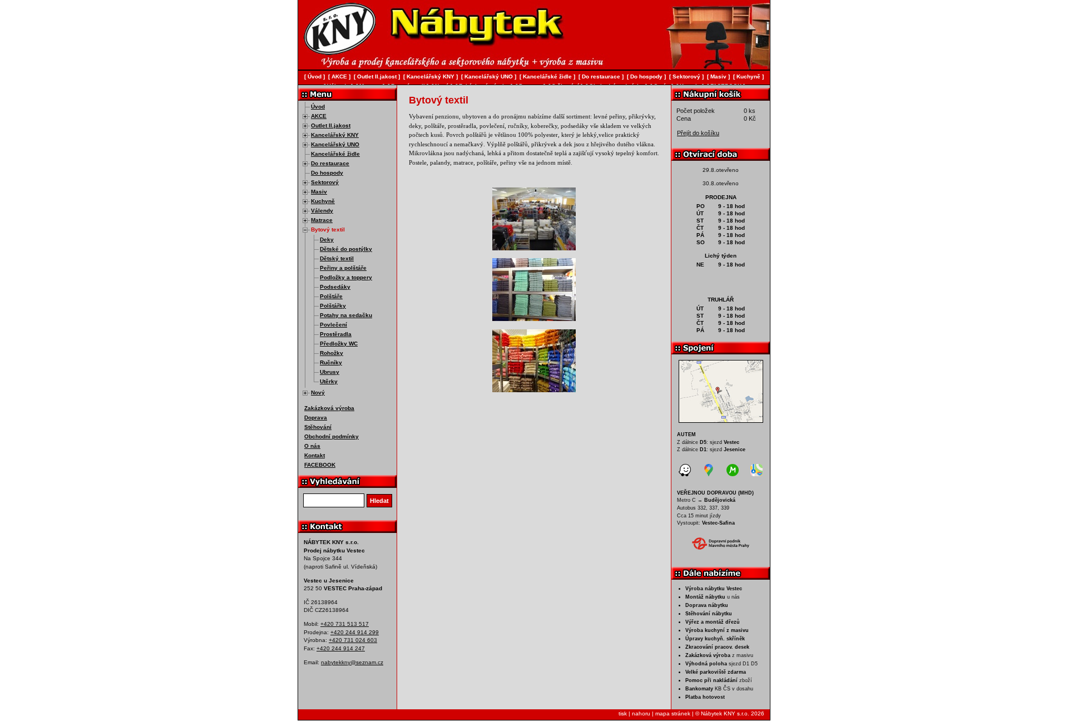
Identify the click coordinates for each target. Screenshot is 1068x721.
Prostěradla (336, 334)
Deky (327, 239)
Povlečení (333, 325)
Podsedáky (335, 287)
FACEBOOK (319, 465)
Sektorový (325, 182)
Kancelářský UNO (335, 144)
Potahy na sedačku (346, 315)
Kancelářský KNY (335, 135)
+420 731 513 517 (344, 624)
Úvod (318, 106)
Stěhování (318, 427)
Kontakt (314, 455)
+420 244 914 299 (354, 632)
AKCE (319, 116)
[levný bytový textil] (534, 248)
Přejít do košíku (698, 133)
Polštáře (331, 296)
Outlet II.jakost (330, 125)
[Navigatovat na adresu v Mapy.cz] (732, 472)
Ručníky (331, 362)
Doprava (315, 417)
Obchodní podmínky (331, 436)
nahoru (641, 713)
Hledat (379, 500)
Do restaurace (330, 163)
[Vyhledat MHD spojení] (720, 543)
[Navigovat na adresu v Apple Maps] (756, 472)
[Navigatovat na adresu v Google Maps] (708, 472)
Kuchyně (323, 201)
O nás (312, 446)
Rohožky (331, 353)
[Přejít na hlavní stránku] (337, 52)
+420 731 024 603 (353, 640)
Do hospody (327, 173)
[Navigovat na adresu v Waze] (684, 472)
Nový (318, 392)
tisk (623, 713)
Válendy (322, 211)
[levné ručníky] (534, 318)
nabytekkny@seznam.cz (352, 662)
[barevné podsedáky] (534, 390)
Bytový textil (328, 229)
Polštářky (333, 306)
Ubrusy (329, 372)
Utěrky (329, 381)
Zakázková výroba (329, 408)
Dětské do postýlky (346, 249)
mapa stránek (672, 713)
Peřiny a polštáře (343, 268)
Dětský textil (337, 258)
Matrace (322, 220)
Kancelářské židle (335, 154)
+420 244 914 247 (341, 648)
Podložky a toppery (346, 277)
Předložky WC (339, 343)
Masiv (319, 192)
